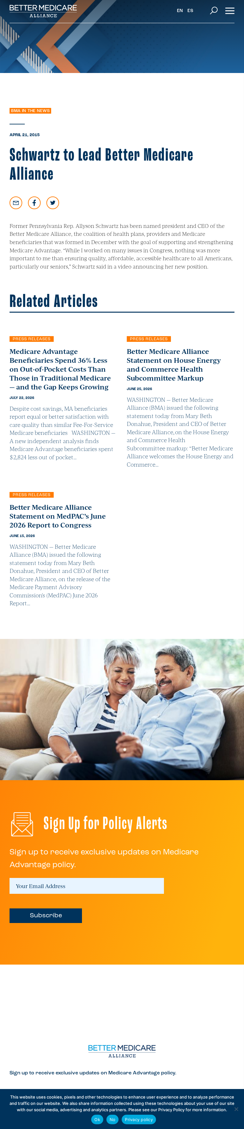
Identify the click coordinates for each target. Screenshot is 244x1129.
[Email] (16, 202)
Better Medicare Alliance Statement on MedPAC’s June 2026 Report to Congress (58, 515)
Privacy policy (139, 1119)
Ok (97, 1119)
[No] (236, 1109)
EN (180, 11)
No (113, 1119)
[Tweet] (52, 202)
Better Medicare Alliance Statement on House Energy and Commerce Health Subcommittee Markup (174, 364)
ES (190, 11)
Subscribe (46, 916)
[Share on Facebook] (34, 202)
